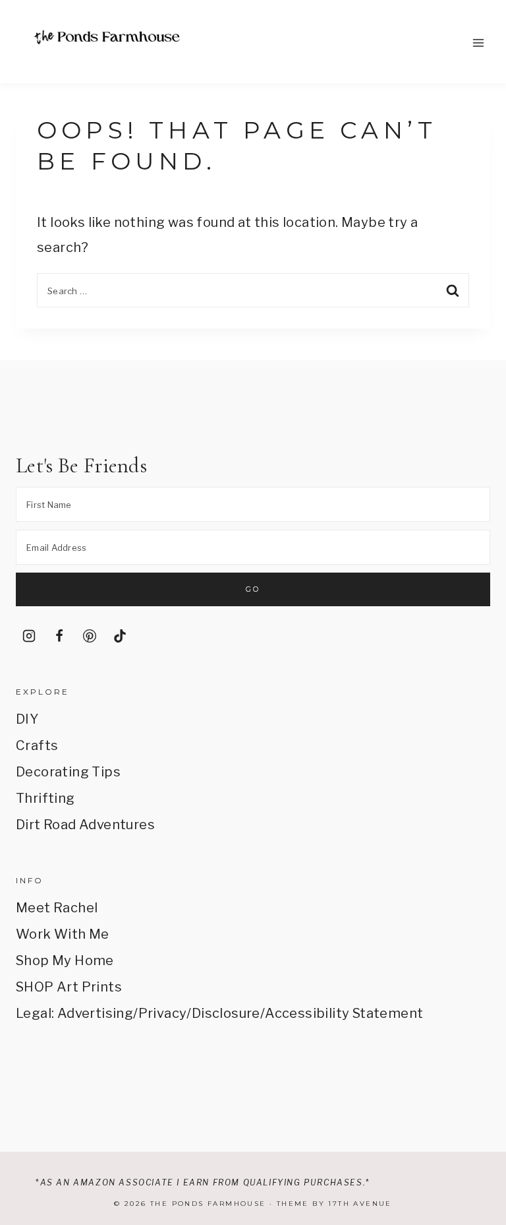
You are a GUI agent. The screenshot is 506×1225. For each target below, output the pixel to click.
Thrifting (45, 798)
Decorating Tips (68, 772)
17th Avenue (359, 1203)
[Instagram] (29, 636)
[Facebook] (59, 636)
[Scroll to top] (477, 1093)
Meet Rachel (57, 908)
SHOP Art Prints (69, 987)
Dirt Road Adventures (85, 824)
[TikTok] (120, 636)
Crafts (37, 745)
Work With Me (62, 934)
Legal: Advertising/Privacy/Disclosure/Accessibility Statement (219, 1013)
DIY (27, 719)
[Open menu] (478, 42)
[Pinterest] (89, 636)
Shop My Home (65, 960)
